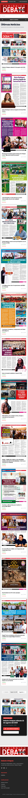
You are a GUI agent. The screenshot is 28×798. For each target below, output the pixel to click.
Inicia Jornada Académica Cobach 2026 (16, 1)
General (3, 775)
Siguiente (21, 692)
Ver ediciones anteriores (10, 732)
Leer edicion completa (12, 728)
